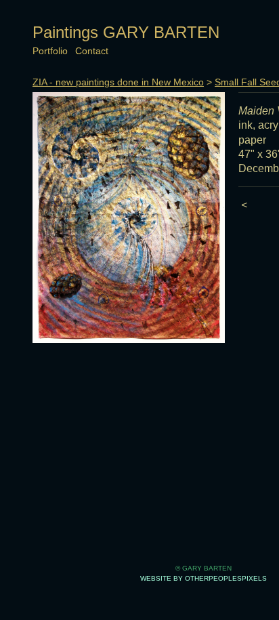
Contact (91, 50)
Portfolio (50, 50)
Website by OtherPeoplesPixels (203, 578)
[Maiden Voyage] (129, 217)
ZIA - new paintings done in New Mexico (118, 82)
